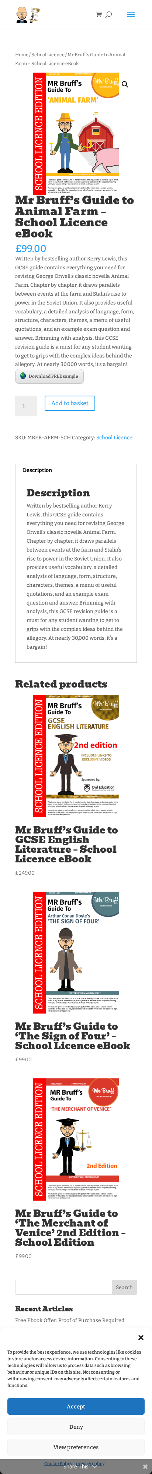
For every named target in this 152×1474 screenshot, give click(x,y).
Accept (76, 1406)
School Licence (48, 54)
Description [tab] (37, 470)
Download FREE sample (53, 376)
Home (21, 54)
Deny (76, 1427)
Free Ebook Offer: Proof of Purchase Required (69, 1320)
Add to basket (70, 403)
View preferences (76, 1447)
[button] (141, 1337)
